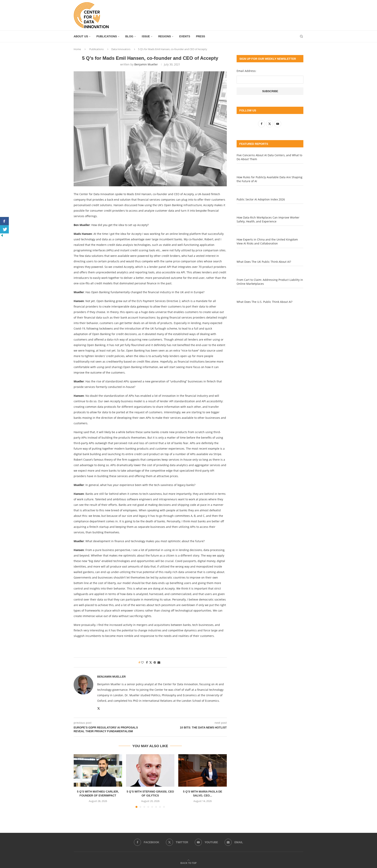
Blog (129, 36)
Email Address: (246, 71)
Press (200, 36)
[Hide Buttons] (2, 235)
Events (184, 36)
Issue (146, 36)
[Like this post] (142, 662)
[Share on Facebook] (147, 662)
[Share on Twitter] (150, 662)
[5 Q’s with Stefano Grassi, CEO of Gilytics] (150, 770)
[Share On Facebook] (4, 221)
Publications (106, 36)
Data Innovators (120, 49)
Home (77, 49)
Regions (164, 36)
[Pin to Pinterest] (155, 662)
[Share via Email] (158, 662)
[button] (79, 781)
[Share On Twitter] (4, 229)
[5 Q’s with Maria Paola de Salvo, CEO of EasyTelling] (202, 770)
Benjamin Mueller (146, 64)
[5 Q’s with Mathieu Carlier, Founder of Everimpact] (98, 770)
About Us (81, 36)
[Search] (301, 36)
